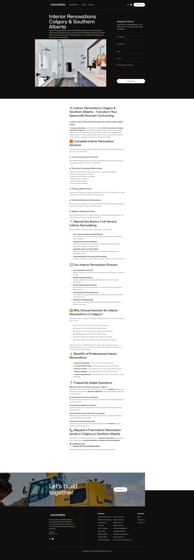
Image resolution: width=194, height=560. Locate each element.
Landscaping (102, 522)
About (84, 4)
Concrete (101, 525)
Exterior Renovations (104, 519)
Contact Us (141, 522)
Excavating (101, 531)
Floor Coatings (103, 528)
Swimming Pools (118, 537)
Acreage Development (120, 528)
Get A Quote (139, 4)
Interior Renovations (104, 517)
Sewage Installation (119, 531)
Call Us (134, 489)
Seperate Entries (118, 519)
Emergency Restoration (120, 534)
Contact (91, 4)
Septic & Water (102, 537)
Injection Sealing (118, 525)
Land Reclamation (104, 540)
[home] (57, 4)
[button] (74, 5)
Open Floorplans (118, 517)
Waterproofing (117, 522)
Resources (141, 519)
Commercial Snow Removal (122, 540)
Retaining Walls (103, 534)
